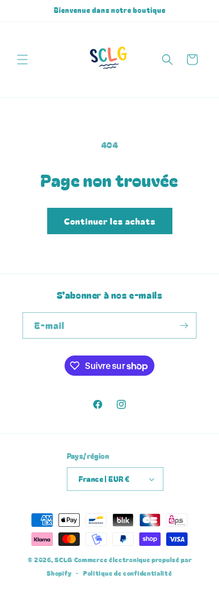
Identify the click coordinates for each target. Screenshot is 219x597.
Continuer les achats (110, 221)
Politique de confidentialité (127, 572)
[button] (22, 59)
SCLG (63, 559)
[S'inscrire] (183, 325)
